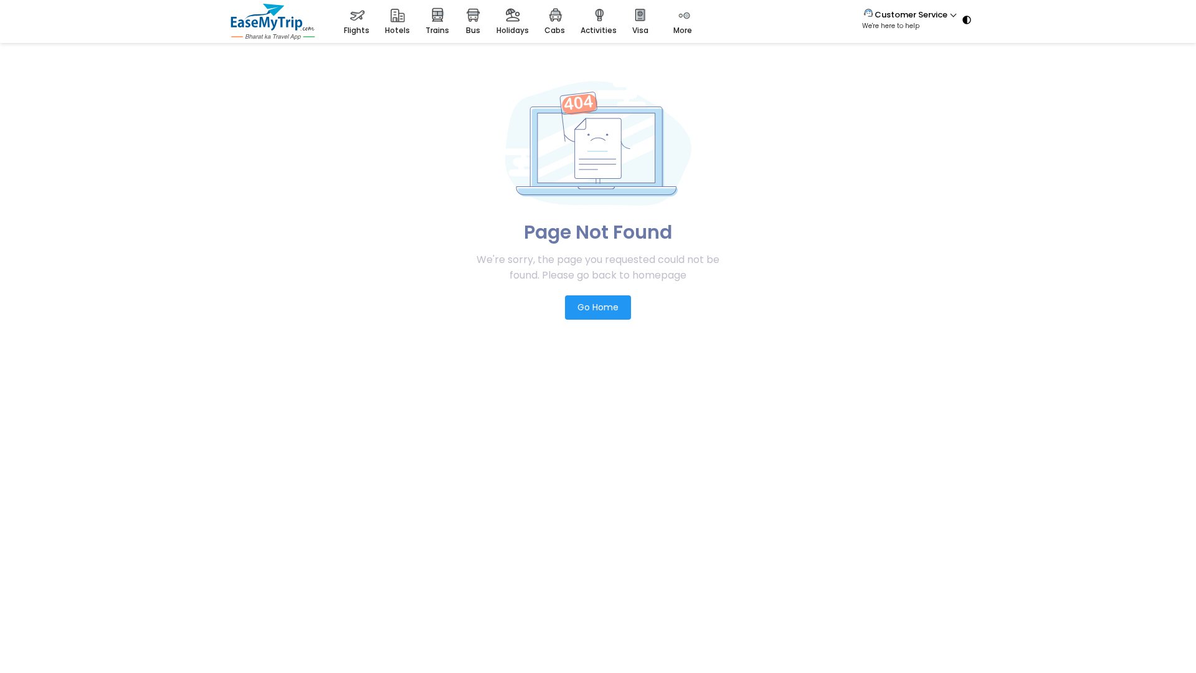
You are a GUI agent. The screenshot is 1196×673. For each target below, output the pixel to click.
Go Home (598, 307)
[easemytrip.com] (272, 36)
